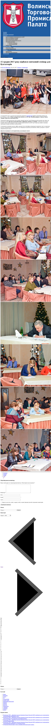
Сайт (2, 499)
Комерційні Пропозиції (8, 701)
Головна (5, 32)
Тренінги (5, 708)
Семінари (5, 707)
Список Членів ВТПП (11, 48)
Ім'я (1, 494)
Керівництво (9, 51)
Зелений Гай (29, 115)
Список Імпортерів (12, 44)
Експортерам (6, 699)
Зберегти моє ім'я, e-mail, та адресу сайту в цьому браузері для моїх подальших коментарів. (22, 502)
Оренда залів (9, 45)
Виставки (5, 695)
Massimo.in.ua (11, 726)
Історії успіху (6, 700)
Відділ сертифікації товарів (12, 38)
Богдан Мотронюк (6, 67)
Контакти (5, 50)
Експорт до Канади (12, 43)
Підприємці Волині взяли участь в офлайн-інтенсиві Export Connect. (18, 724)
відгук (4, 696)
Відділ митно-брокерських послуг (13, 40)
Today (2, 566)
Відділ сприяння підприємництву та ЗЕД (15, 37)
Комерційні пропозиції (8, 34)
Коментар (3, 492)
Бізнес (4, 694)
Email (2, 497)
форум (4, 709)
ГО (4, 698)
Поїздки (5, 703)
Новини (5, 33)
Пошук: (2, 510)
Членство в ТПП (7, 46)
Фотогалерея (6, 53)
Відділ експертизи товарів (12, 39)
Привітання (5, 706)
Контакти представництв (11, 52)
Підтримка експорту (10, 41)
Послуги (5, 35)
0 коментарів (25, 67)
